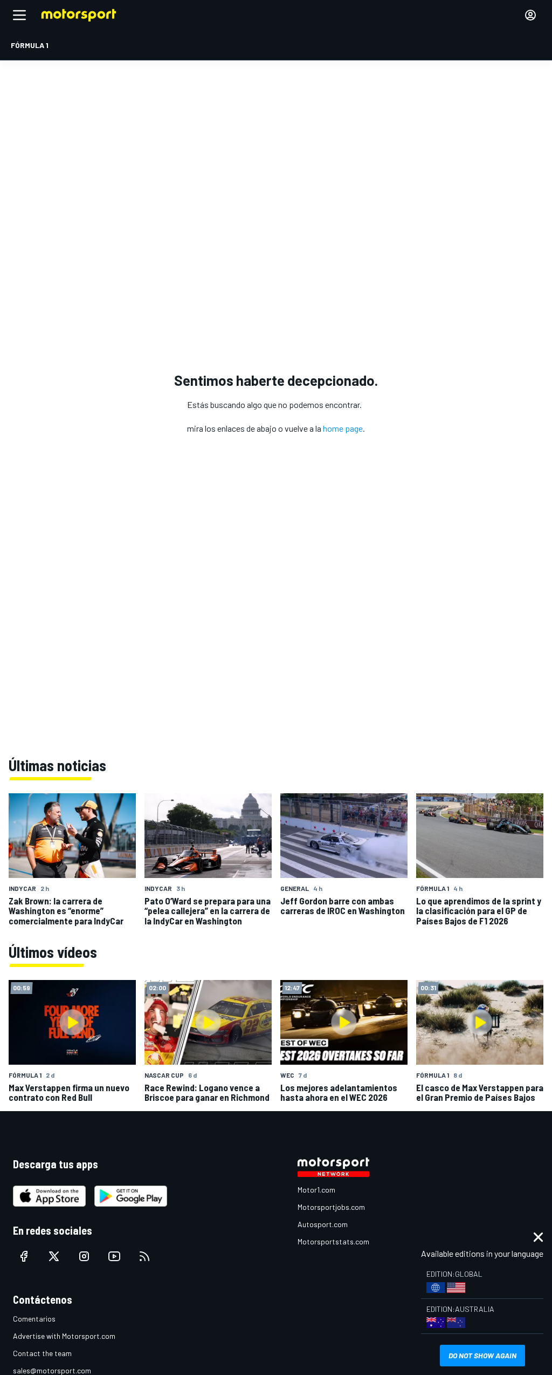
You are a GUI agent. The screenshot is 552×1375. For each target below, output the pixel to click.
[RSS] (144, 1256)
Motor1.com (316, 1189)
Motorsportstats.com (333, 1241)
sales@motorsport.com (52, 1370)
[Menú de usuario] (530, 15)
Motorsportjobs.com (331, 1206)
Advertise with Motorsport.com (64, 1335)
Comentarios (34, 1318)
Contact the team (42, 1353)
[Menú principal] (19, 15)
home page (343, 428)
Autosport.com (323, 1224)
